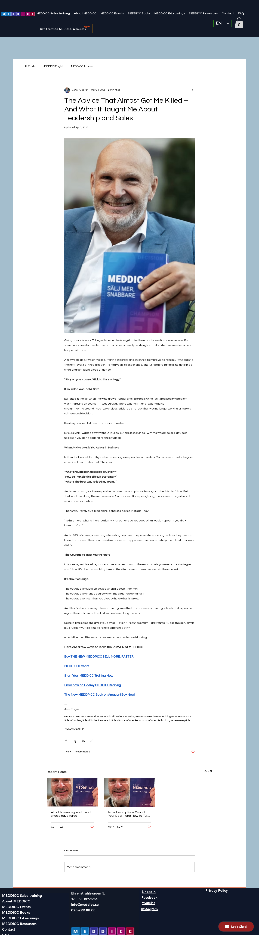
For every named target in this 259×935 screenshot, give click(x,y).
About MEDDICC (16, 901)
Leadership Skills (107, 716)
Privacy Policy (216, 890)
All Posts (30, 66)
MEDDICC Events (16, 907)
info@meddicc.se (85, 904)
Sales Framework (181, 716)
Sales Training (163, 716)
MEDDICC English (53, 66)
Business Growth (145, 716)
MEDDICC (69, 716)
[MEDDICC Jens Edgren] (129, 792)
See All (208, 771)
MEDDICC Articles (82, 66)
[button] (239, 22)
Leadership (104, 720)
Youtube (148, 903)
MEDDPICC (81, 716)
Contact (8, 929)
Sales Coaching (73, 720)
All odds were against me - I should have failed (71, 814)
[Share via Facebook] (66, 741)
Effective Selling (126, 716)
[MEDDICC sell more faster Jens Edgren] (72, 792)
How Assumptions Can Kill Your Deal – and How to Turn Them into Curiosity (128, 814)
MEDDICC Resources (19, 924)
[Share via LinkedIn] (83, 741)
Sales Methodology (161, 720)
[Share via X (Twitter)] (74, 741)
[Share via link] (92, 741)
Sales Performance (139, 720)
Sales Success (119, 720)
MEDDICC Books (16, 912)
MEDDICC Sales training (22, 895)
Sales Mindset (90, 720)
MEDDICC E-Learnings (20, 918)
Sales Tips (92, 716)
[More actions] (192, 90)
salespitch (184, 720)
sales (175, 720)
